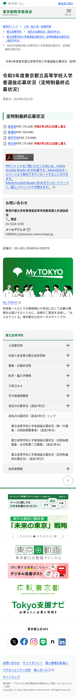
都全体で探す (65, 3)
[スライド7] (41, 536)
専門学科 (13, 138)
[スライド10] (51, 536)
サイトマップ (11, 677)
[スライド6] (38, 536)
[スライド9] (48, 536)
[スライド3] (27, 536)
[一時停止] (55, 536)
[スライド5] (34, 536)
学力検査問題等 (18, 395)
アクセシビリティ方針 (17, 670)
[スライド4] (31, 536)
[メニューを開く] (69, 12)
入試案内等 (15, 345)
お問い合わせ (11, 663)
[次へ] (63, 536)
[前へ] (13, 536)
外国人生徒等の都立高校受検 (26, 355)
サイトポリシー (33, 663)
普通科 (12, 132)
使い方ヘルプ (42, 670)
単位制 (12, 143)
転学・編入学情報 (19, 375)
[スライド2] (24, 536)
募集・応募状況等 (19, 365)
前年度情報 (15, 469)
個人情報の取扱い (56, 663)
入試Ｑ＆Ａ (15, 385)
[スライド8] (44, 536)
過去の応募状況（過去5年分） (27, 406)
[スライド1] (21, 536)
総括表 (12, 126)
